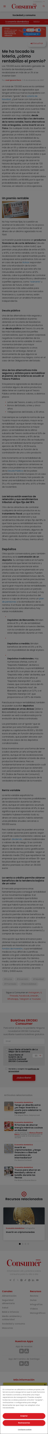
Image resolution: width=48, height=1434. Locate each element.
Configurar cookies (24, 1429)
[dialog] (24, 1410)
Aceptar (24, 1416)
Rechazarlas (24, 1423)
